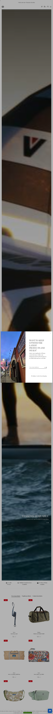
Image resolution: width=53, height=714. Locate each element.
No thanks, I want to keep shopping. (39, 376)
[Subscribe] (45, 367)
